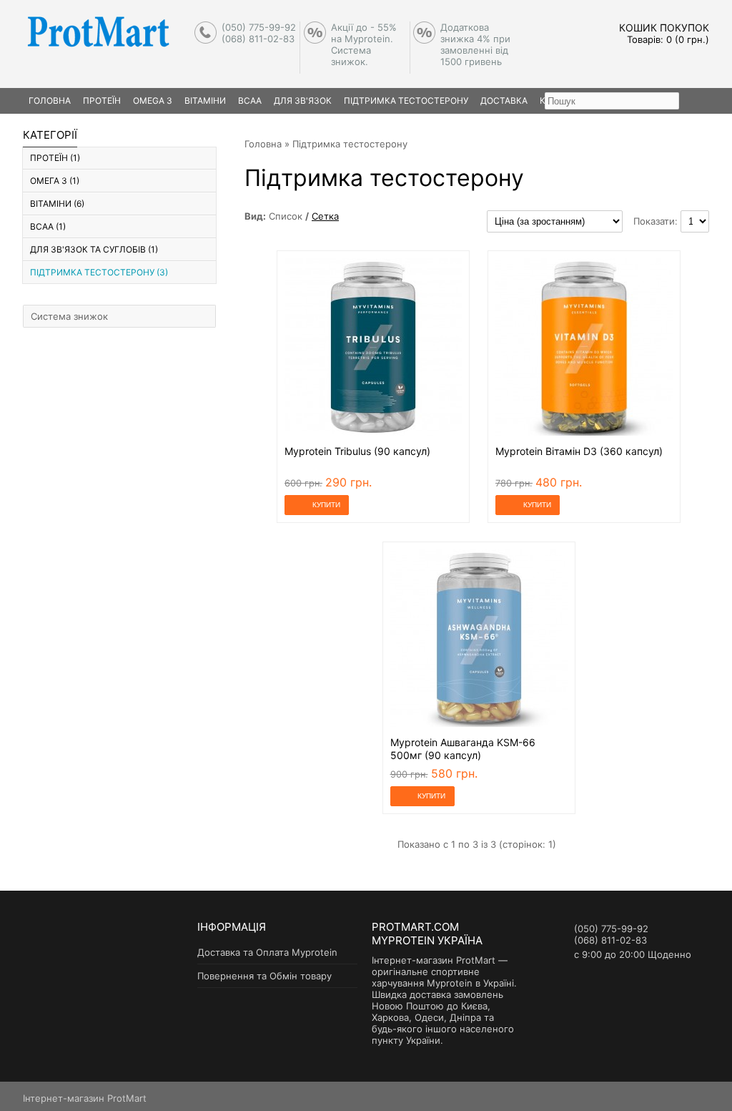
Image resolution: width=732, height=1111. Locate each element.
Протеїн (102, 100)
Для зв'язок (303, 100)
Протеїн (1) (55, 157)
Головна (263, 144)
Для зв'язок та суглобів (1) (94, 249)
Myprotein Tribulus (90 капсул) (357, 451)
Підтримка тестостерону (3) (99, 272)
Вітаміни (205, 100)
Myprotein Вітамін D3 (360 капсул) (579, 451)
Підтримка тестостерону (406, 100)
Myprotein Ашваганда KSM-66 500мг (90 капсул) (462, 748)
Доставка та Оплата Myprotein (267, 952)
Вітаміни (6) (57, 203)
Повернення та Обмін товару (264, 976)
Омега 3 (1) (54, 180)
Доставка (504, 100)
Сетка (325, 216)
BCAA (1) (48, 226)
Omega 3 (152, 100)
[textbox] (612, 100)
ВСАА (250, 100)
